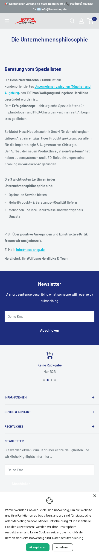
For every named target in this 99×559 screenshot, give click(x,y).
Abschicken (49, 330)
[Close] (95, 495)
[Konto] (81, 21)
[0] (90, 21)
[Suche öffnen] (72, 21)
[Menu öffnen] (7, 21)
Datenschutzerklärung (67, 538)
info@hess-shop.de (30, 249)
